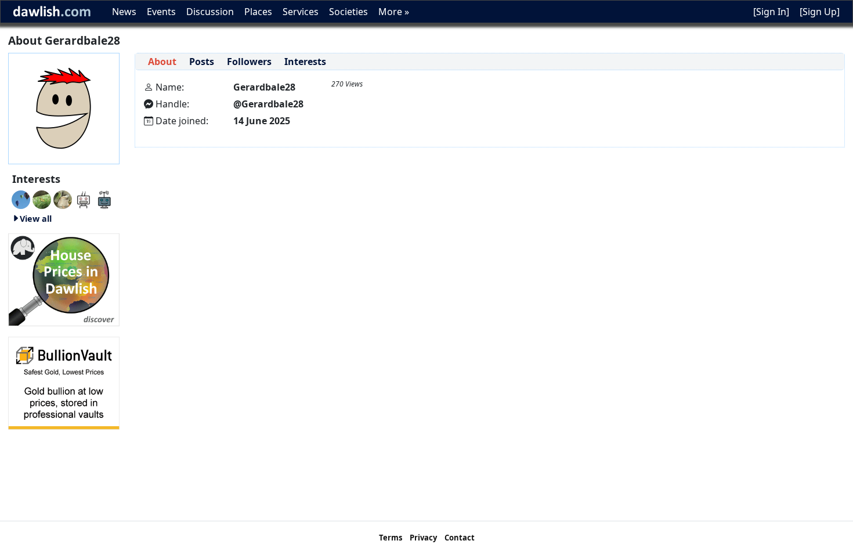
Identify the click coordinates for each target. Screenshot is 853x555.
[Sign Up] (820, 11)
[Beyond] (21, 198)
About (162, 61)
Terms (390, 537)
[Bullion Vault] (64, 382)
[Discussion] (41, 198)
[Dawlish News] (104, 198)
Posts (201, 61)
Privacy (423, 537)
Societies (348, 11)
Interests (305, 61)
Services (301, 11)
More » (393, 11)
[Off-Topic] (62, 198)
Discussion (210, 11)
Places (258, 11)
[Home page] (64, 107)
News (124, 11)
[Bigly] (64, 278)
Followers (249, 61)
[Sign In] (771, 11)
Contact (459, 537)
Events (161, 11)
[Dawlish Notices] (83, 198)
